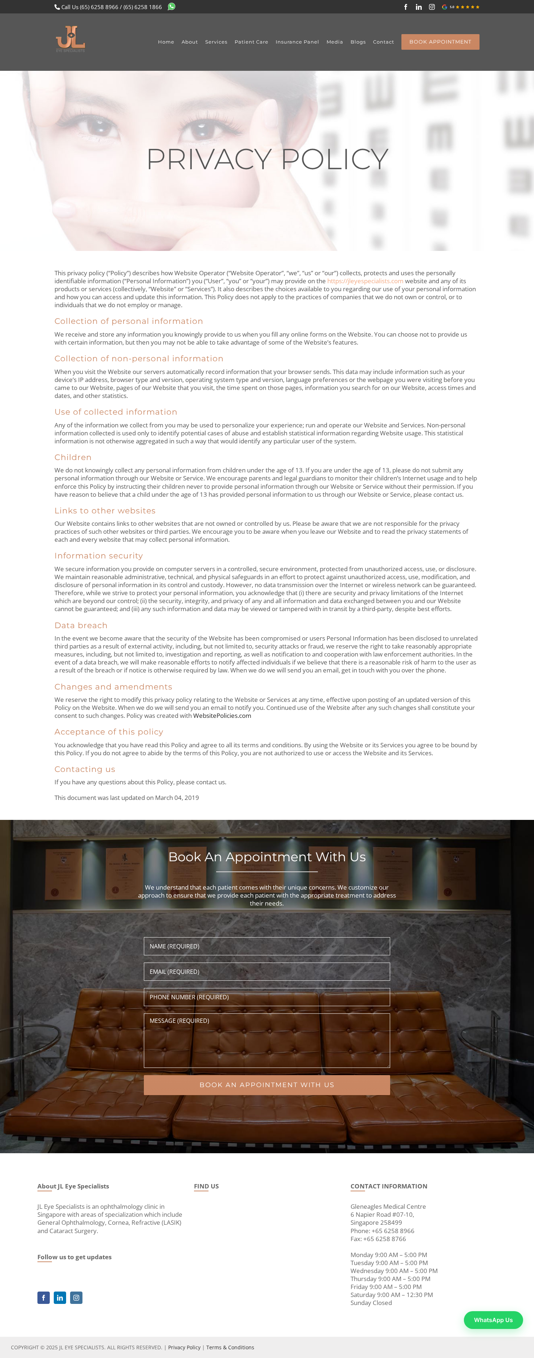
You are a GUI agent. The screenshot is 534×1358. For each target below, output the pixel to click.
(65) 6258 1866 (143, 7)
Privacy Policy (184, 1347)
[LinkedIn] (60, 1298)
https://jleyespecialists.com (365, 281)
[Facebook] (43, 1298)
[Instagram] (76, 1298)
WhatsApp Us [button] (493, 1320)
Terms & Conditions (230, 1347)
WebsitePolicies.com (222, 715)
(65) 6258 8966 (99, 7)
